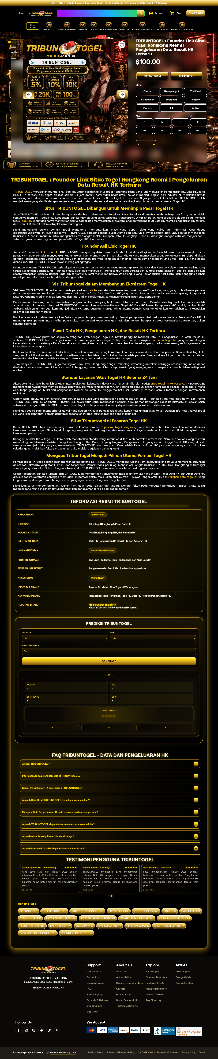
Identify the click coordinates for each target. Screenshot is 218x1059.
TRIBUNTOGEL (22, 191)
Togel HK (26, 220)
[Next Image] (122, 94)
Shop (21, 13)
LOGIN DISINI (186, 76)
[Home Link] (41, 13)
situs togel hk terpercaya (167, 383)
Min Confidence (30, 645)
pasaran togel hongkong (120, 427)
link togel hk (49, 252)
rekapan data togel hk (183, 476)
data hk (92, 290)
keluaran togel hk (165, 340)
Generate (109, 661)
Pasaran (26, 632)
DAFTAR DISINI (152, 76)
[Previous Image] (28, 94)
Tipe (112, 632)
